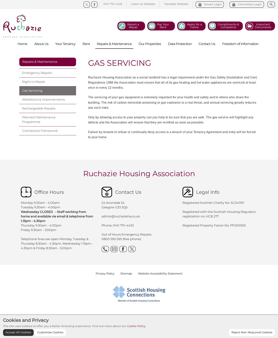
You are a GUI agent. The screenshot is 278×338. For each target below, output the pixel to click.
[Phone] (105, 249)
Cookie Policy (136, 326)
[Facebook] (94, 4)
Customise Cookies (50, 332)
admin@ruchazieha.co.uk (121, 216)
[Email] (114, 249)
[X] (132, 249)
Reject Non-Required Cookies (251, 332)
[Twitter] (86, 4)
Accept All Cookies (18, 332)
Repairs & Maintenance (39, 62)
